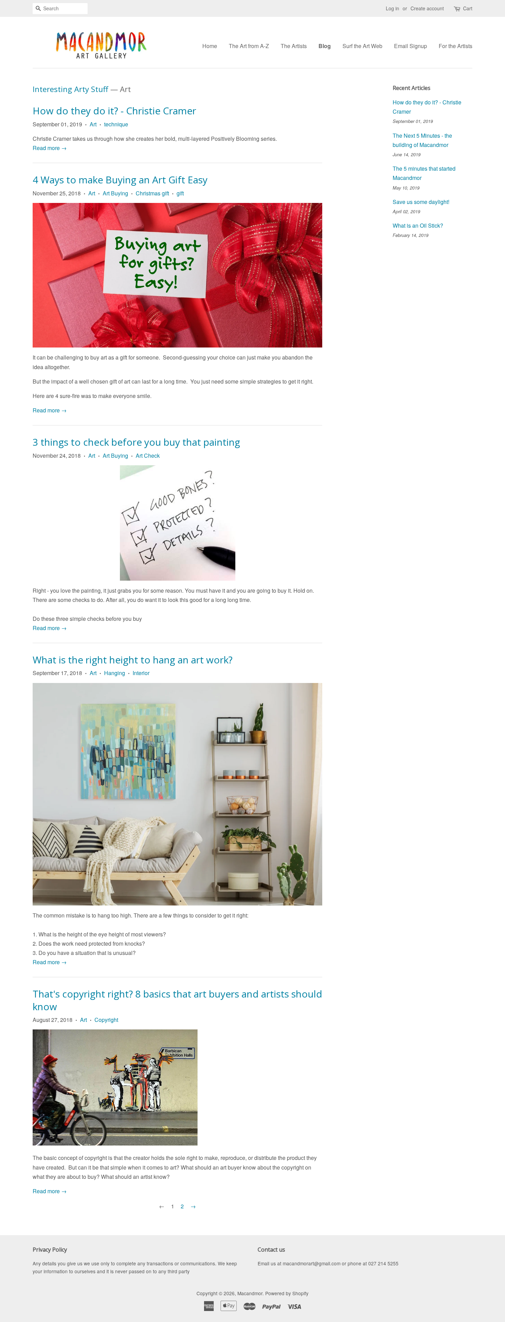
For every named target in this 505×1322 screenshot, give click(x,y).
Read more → (50, 148)
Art (93, 124)
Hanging (114, 673)
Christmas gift (152, 193)
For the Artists (455, 46)
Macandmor (249, 1293)
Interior (141, 673)
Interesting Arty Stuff (70, 89)
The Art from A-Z (249, 46)
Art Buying (115, 193)
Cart (467, 8)
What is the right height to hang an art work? (133, 659)
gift (180, 193)
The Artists (294, 46)
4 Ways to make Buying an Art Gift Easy (120, 179)
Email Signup (410, 46)
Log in (392, 8)
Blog (324, 46)
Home (209, 46)
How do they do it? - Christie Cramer (114, 110)
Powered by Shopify (286, 1293)
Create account (427, 8)
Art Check (148, 455)
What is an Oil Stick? (418, 225)
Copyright (106, 1020)
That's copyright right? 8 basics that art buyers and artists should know (177, 1000)
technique (116, 124)
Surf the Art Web (362, 46)
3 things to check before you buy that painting (136, 441)
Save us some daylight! (421, 202)
